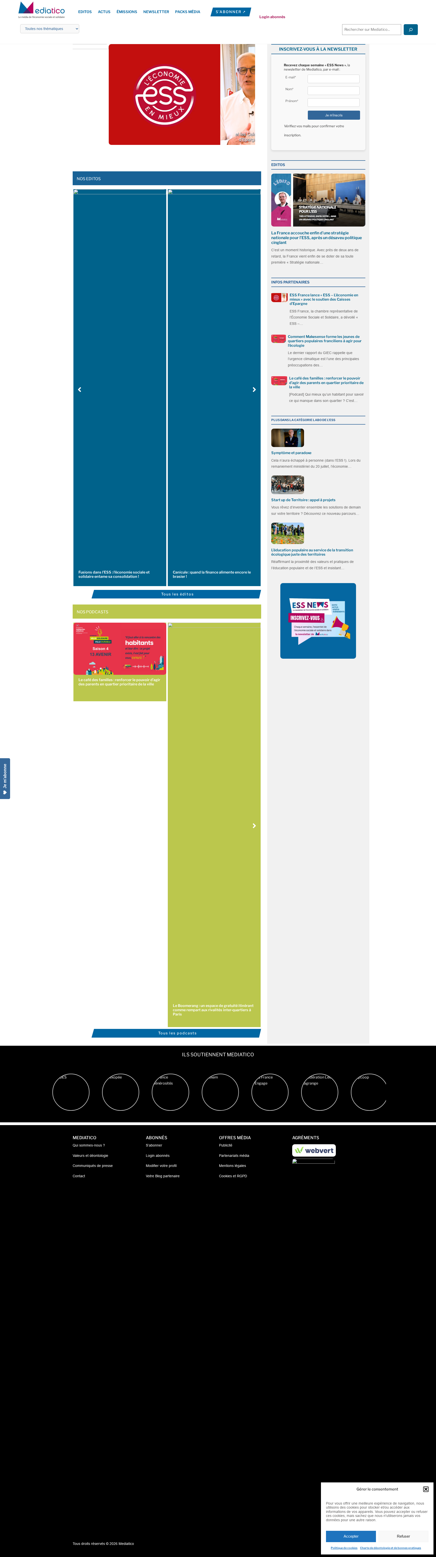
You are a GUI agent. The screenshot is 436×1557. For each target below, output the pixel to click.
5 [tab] (166, 156)
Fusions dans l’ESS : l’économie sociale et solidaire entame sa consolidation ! (114, 574)
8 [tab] (181, 156)
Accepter (351, 1536)
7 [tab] (176, 156)
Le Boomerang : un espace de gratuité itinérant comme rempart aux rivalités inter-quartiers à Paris (213, 1010)
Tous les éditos (177, 594)
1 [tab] (146, 156)
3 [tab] (156, 156)
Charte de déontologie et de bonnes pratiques (390, 1548)
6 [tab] (171, 156)
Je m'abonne (5, 776)
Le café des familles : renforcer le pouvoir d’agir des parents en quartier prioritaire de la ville (119, 682)
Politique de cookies (344, 1548)
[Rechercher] (411, 29)
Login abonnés (272, 17)
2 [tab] (151, 156)
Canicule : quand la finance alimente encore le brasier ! (212, 574)
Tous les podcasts (177, 1033)
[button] (425, 1489)
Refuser (403, 1536)
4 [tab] (161, 156)
